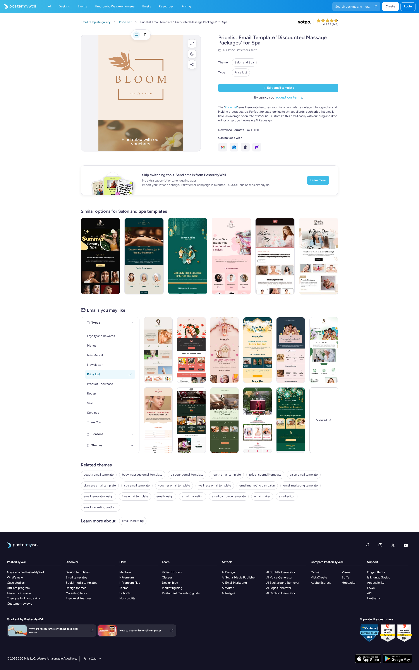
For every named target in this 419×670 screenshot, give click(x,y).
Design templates (78, 572)
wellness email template (214, 485)
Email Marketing (133, 521)
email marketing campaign (257, 485)
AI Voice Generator (279, 577)
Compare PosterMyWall (327, 562)
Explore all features (79, 598)
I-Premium (126, 577)
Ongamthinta (376, 572)
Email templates (76, 577)
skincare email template (100, 485)
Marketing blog (172, 588)
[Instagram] (380, 545)
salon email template (304, 474)
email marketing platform (100, 507)
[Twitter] (393, 545)
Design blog (170, 583)
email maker (262, 496)
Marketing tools (76, 593)
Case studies (16, 583)
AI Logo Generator (278, 588)
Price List (241, 72)
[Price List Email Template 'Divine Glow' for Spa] (231, 256)
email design (164, 496)
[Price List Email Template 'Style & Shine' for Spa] (158, 420)
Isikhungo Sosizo (378, 577)
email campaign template (229, 496)
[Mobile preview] (145, 34)
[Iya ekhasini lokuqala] (18, 6)
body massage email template (142, 474)
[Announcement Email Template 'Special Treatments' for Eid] (187, 256)
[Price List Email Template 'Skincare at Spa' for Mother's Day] (275, 256)
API (369, 593)
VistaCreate (319, 577)
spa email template (137, 485)
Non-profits (127, 598)
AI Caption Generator (280, 593)
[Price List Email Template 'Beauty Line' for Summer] (191, 350)
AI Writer (228, 588)
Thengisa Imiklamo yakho (24, 598)
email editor (287, 496)
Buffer (346, 577)
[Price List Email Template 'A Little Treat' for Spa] (257, 420)
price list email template (265, 474)
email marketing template (300, 485)
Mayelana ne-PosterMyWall (25, 572)
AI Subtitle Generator (280, 572)
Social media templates (81, 583)
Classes (167, 577)
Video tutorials (172, 572)
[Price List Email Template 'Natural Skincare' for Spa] (158, 350)
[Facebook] (367, 545)
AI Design (228, 572)
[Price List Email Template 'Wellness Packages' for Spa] (224, 420)
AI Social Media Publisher (239, 577)
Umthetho (374, 598)
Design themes (76, 588)
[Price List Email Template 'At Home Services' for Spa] (191, 420)
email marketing (192, 496)
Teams (123, 588)
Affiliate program (18, 588)
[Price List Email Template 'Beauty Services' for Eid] (257, 350)
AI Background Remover (282, 583)
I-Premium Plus (129, 583)
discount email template (187, 474)
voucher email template (174, 485)
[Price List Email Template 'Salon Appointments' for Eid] (290, 420)
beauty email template (99, 474)
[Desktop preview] (136, 34)
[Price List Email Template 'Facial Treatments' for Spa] (144, 256)
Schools (125, 593)
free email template (135, 496)
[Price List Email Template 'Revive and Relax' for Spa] (290, 350)
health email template (226, 474)
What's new (15, 577)
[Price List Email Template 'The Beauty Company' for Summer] (100, 256)
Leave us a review (19, 593)
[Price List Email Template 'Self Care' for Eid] (224, 350)
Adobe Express (321, 583)
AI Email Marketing (234, 583)
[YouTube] (406, 545)
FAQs (371, 588)
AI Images (228, 593)
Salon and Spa (244, 62)
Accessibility (375, 583)
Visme (346, 572)
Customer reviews (19, 603)
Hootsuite (348, 583)
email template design (98, 496)
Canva (315, 572)
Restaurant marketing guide (181, 593)
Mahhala (125, 572)
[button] (192, 43)
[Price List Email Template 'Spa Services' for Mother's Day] (318, 256)
